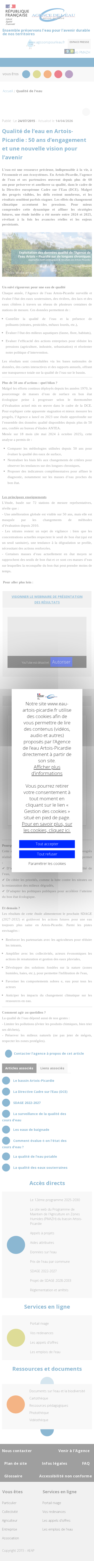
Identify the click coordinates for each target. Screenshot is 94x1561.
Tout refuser (47, 854)
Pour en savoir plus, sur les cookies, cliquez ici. (47, 827)
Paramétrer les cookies (47, 863)
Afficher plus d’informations (47, 770)
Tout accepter (47, 843)
